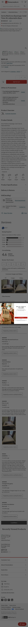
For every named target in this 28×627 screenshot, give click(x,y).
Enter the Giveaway (21, 317)
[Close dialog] (27, 303)
